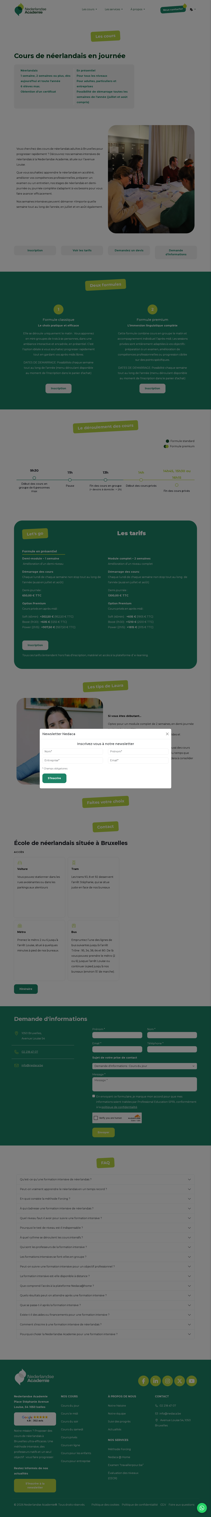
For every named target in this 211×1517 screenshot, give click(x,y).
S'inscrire (54, 778)
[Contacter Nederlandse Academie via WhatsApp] (202, 1508)
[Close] (167, 734)
